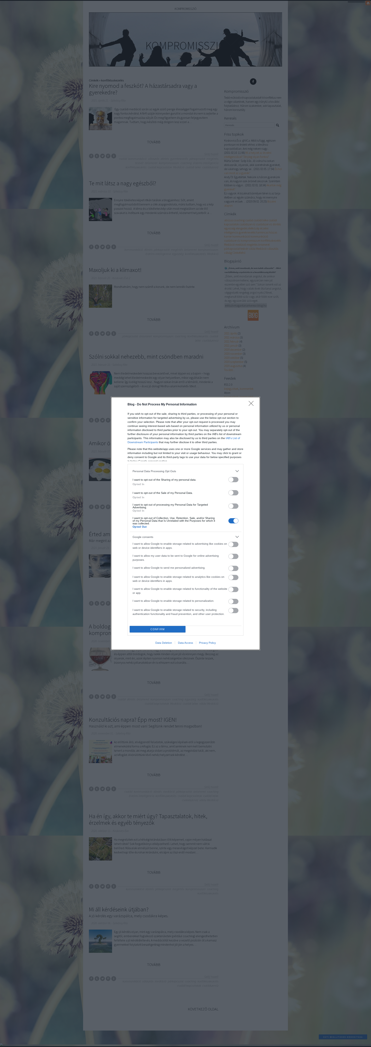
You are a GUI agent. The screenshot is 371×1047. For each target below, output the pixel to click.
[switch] (233, 479)
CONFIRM (158, 629)
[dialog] (185, 523)
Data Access (185, 642)
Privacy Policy (207, 642)
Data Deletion (163, 642)
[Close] (252, 404)
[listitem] (185, 471)
